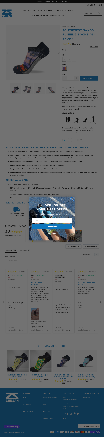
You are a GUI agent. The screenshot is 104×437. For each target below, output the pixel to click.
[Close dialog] (72, 199)
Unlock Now (52, 226)
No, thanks (52, 233)
